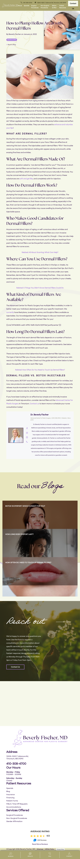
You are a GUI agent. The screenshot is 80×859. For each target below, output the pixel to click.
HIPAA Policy (49, 849)
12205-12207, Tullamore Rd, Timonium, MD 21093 (51, 2)
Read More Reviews (40, 844)
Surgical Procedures (35, 7)
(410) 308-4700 (56, 418)
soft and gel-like (26, 179)
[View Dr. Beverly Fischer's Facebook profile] (27, 428)
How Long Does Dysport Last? (19, 534)
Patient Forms (12, 801)
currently (10, 312)
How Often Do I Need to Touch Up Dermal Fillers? (28, 563)
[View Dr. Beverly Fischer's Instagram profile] (27, 433)
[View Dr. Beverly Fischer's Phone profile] (27, 442)
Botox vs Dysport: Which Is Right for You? (25, 506)
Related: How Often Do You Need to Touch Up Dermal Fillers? (40, 370)
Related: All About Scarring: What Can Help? (40, 252)
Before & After (54, 7)
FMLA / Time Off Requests (17, 804)
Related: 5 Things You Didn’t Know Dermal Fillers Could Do (40, 288)
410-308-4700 (27, 2)
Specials (26, 5)
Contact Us (73, 4)
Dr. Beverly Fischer (40, 415)
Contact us (34, 404)
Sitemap (40, 849)
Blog (8, 791)
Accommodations (13, 807)
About (20, 5)
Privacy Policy (60, 849)
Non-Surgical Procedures (45, 7)
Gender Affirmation (14, 821)
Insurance (10, 795)
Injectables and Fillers (11, 39)
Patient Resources (62, 7)
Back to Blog (12, 44)
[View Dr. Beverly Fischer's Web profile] (27, 437)
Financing (10, 798)
